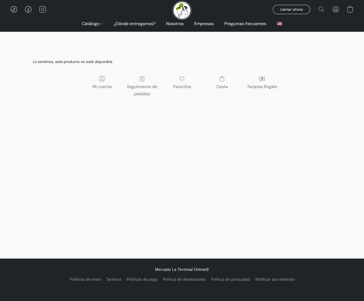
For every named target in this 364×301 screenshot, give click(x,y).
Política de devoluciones (184, 279)
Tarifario (113, 279)
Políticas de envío (85, 279)
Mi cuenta (102, 86)
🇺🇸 (279, 23)
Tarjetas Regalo (262, 86)
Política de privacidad (230, 279)
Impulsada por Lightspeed (182, 289)
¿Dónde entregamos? (134, 23)
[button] (14, 9)
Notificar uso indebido (275, 279)
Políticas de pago (142, 279)
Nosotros (175, 23)
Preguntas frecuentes (245, 23)
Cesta (222, 86)
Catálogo (91, 23)
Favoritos (182, 86)
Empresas (204, 23)
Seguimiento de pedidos (142, 90)
